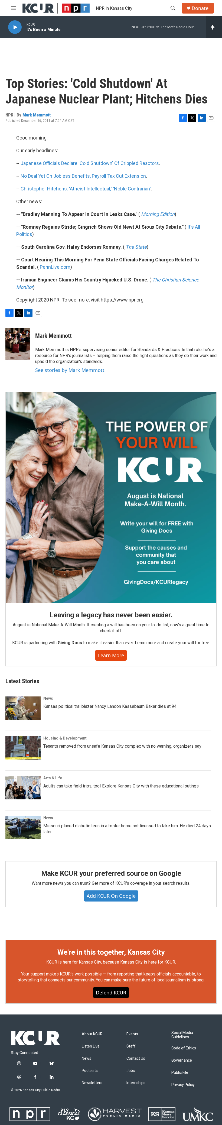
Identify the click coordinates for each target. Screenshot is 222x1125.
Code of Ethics (183, 1048)
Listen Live (91, 1046)
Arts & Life (52, 778)
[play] (15, 27)
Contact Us (135, 1058)
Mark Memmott (36, 115)
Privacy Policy (183, 1085)
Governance (181, 1060)
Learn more (111, 655)
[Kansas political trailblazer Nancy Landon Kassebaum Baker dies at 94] (23, 708)
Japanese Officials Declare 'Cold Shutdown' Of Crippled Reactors (90, 163)
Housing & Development (65, 738)
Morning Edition (158, 214)
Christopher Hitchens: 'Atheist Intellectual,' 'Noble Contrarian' (86, 189)
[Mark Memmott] (17, 344)
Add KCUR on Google (111, 896)
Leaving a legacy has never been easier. (111, 615)
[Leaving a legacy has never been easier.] (111, 497)
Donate (200, 8)
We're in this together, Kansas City (111, 952)
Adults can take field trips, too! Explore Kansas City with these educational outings (121, 786)
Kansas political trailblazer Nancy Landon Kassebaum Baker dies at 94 (110, 706)
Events (132, 1034)
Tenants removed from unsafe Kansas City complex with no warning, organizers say (122, 746)
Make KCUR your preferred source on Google (111, 873)
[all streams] (214, 27)
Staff (131, 1046)
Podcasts (90, 1071)
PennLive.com (55, 267)
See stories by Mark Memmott (70, 370)
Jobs (130, 1071)
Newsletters (92, 1083)
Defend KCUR (111, 992)
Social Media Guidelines (182, 1035)
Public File (179, 1073)
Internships (135, 1083)
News (48, 698)
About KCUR (92, 1034)
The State (136, 247)
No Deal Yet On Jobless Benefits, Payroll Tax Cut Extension (83, 176)
